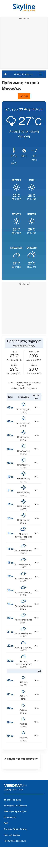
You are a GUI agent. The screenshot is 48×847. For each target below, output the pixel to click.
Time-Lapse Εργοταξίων (15, 811)
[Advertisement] (24, 44)
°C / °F (24, 96)
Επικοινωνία (10, 817)
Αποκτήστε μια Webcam (15, 805)
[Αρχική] (5, 74)
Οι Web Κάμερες (22, 74)
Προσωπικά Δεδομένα (15, 840)
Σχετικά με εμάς (12, 799)
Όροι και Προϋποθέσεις (15, 829)
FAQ (6, 823)
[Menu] (41, 74)
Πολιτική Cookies (12, 834)
